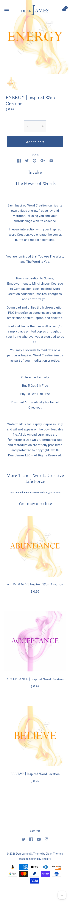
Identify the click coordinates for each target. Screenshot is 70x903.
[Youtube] (39, 839)
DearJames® (16, 492)
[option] (12, 83)
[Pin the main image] (34, 160)
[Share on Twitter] (27, 160)
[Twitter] (23, 839)
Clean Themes (54, 853)
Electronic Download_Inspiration (43, 492)
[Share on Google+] (43, 160)
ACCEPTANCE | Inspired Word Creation (35, 679)
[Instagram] (46, 839)
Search (35, 831)
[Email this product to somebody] (51, 160)
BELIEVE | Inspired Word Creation (35, 774)
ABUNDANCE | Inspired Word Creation (35, 584)
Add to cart (35, 142)
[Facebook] (31, 839)
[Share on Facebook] (19, 160)
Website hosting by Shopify (35, 858)
